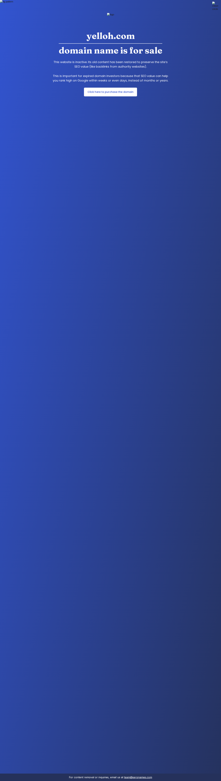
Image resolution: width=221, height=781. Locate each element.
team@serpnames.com (138, 777)
